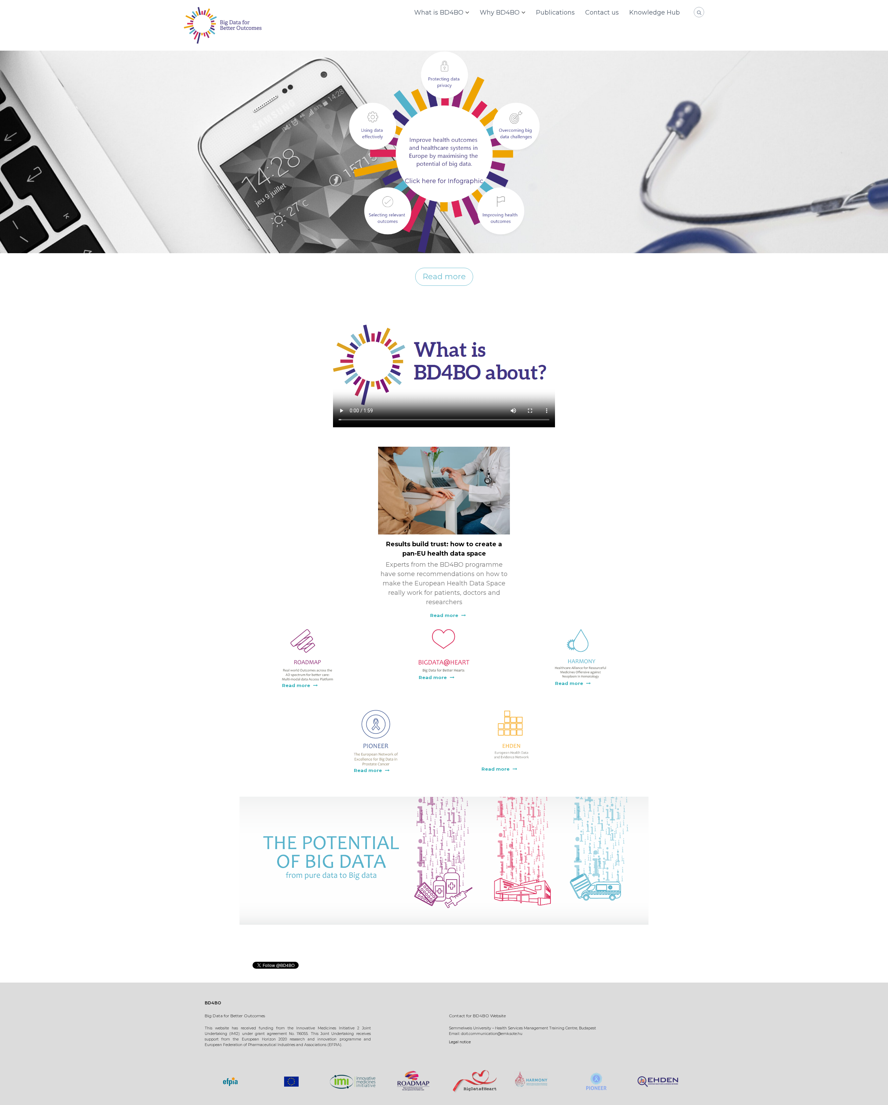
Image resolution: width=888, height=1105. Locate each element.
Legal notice (460, 1042)
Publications (555, 12)
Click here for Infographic (444, 181)
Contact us (602, 12)
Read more (444, 276)
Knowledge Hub (654, 12)
